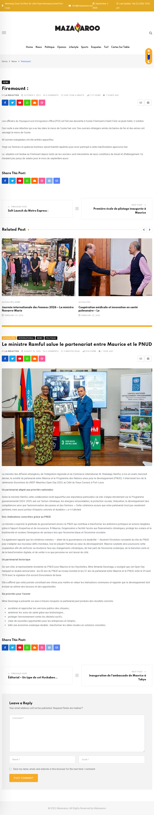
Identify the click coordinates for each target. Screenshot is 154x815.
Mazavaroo (100, 808)
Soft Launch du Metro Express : (28, 210)
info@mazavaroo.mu (82, 6)
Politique (49, 47)
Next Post (137, 205)
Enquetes (96, 47)
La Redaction (12, 95)
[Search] (150, 33)
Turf (106, 47)
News (38, 47)
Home (29, 47)
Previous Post (19, 207)
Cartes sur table (120, 47)
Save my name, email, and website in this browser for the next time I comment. (54, 769)
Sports (84, 47)
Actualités (8, 302)
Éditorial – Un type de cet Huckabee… (33, 677)
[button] (143, 229)
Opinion (61, 47)
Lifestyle (73, 47)
